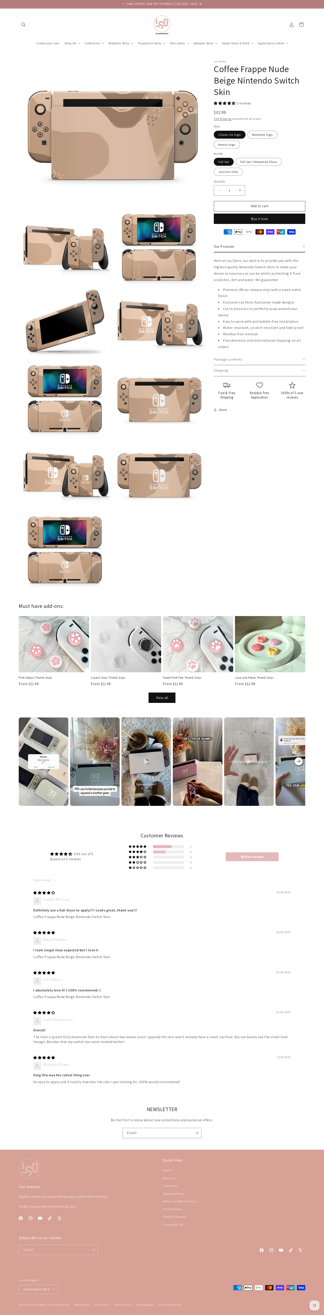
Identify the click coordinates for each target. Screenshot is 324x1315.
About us (169, 1178)
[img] (44, 893)
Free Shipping (222, 118)
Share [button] (223, 410)
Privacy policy (102, 1304)
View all (162, 698)
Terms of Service (174, 1217)
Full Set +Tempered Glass (258, 162)
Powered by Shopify (59, 1304)
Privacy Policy (172, 1209)
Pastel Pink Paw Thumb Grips (182, 678)
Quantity (219, 181)
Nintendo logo (262, 134)
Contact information (169, 1304)
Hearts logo (226, 144)
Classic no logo (229, 134)
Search (168, 1170)
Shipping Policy (173, 1194)
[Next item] (299, 761)
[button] (23, 25)
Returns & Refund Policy (179, 1201)
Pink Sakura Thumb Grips (35, 678)
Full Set (223, 162)
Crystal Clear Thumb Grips (108, 678)
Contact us (170, 1186)
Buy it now (259, 218)
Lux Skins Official (37, 1304)
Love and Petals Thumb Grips (254, 678)
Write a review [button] (252, 856)
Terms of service (123, 1304)
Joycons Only (228, 172)
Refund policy (82, 1304)
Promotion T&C (173, 1225)
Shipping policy (145, 1304)
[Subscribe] (196, 1133)
